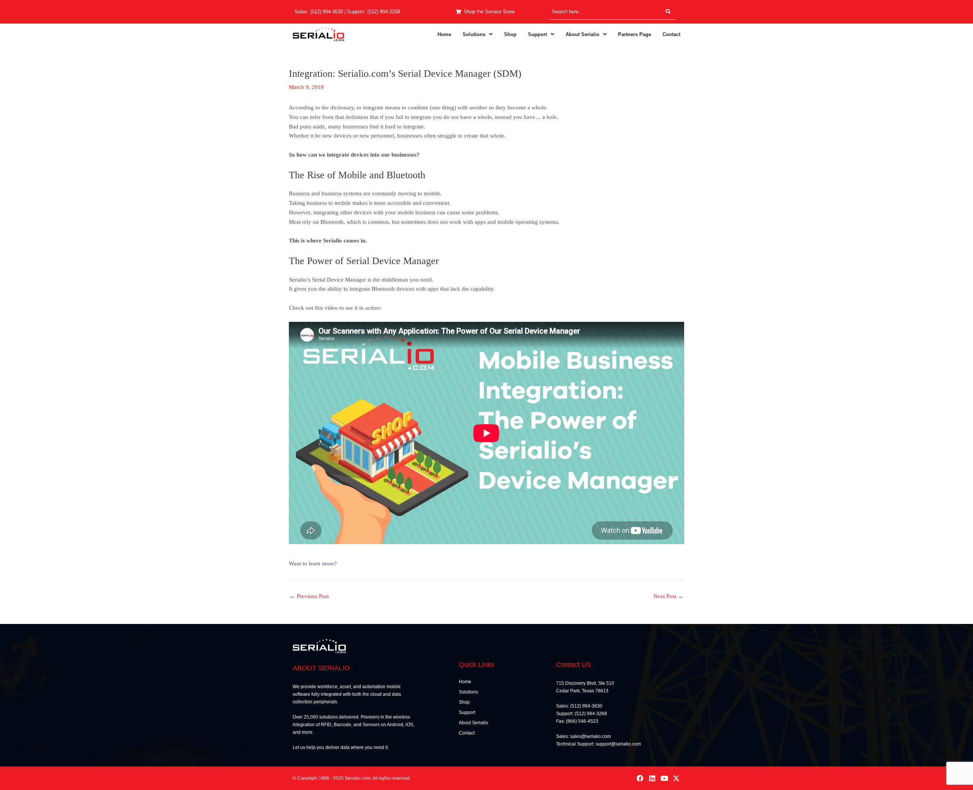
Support (537, 34)
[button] (478, 34)
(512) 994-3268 (383, 11)
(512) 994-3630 (326, 11)
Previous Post (309, 596)
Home (444, 34)
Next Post (668, 596)
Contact (671, 34)
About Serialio (582, 34)
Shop (510, 34)
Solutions (474, 34)
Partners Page (634, 34)
